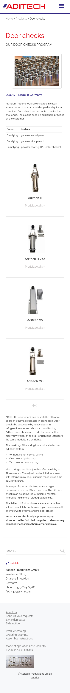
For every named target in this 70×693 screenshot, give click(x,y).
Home (9, 18)
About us (11, 612)
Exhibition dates (15, 619)
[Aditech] (24, 6)
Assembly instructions (19, 638)
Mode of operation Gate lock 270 (26, 646)
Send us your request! (19, 615)
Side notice (13, 623)
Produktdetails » (35, 205)
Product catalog (16, 630)
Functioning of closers (19, 649)
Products (21, 18)
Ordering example (17, 634)
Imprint (35, 677)
